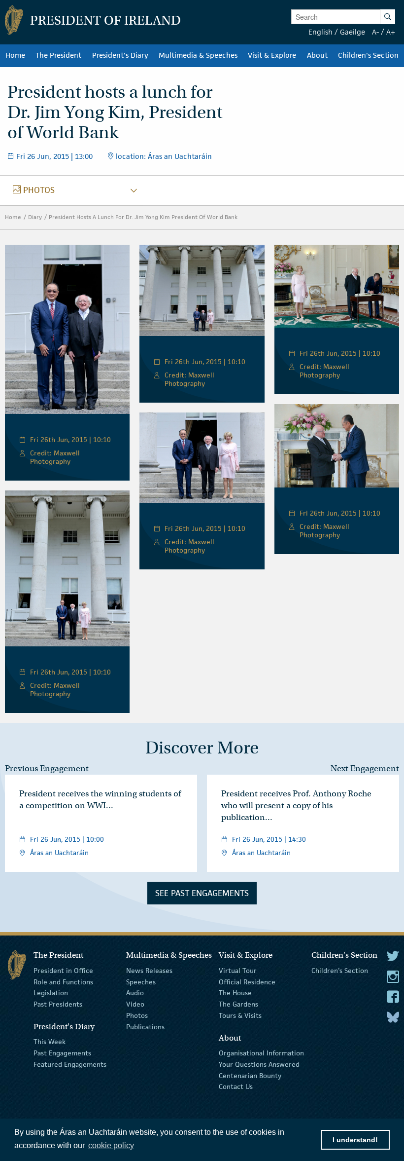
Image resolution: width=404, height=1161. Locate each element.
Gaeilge (352, 32)
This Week (50, 1041)
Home (13, 217)
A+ (390, 32)
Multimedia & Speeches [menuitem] (198, 55)
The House (235, 992)
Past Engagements (62, 1053)
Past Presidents (58, 1004)
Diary (35, 217)
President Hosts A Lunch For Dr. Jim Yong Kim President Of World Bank (143, 217)
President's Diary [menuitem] (120, 55)
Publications (145, 1026)
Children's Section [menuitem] (368, 55)
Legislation (51, 992)
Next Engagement (365, 768)
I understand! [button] (355, 1140)
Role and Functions (63, 981)
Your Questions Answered (259, 1064)
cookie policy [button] (111, 1145)
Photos (137, 1015)
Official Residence (247, 981)
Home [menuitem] (15, 55)
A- (375, 32)
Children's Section (339, 970)
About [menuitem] (317, 55)
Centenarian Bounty (250, 1075)
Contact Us (236, 1086)
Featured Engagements (70, 1064)
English (320, 32)
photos (34, 190)
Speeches (141, 981)
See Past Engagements (202, 893)
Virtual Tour (238, 970)
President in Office (63, 970)
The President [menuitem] (58, 55)
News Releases (149, 970)
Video (135, 1004)
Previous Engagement (47, 768)
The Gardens (238, 1004)
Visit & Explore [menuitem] (272, 55)
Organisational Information (261, 1053)
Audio (135, 992)
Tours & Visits (240, 1015)
